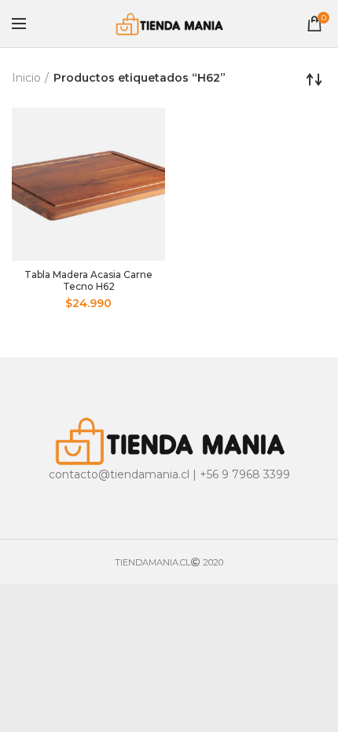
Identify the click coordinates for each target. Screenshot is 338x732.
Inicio (26, 78)
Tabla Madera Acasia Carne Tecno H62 (88, 280)
